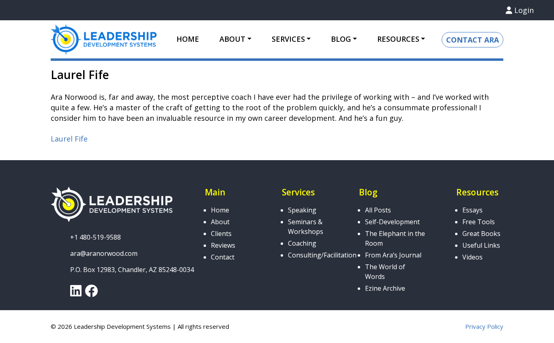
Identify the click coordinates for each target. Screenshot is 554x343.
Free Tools (478, 221)
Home (187, 39)
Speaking (302, 210)
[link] (76, 293)
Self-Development (392, 221)
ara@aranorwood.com (103, 253)
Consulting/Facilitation (322, 255)
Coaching (302, 243)
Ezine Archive (385, 288)
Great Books (481, 233)
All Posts (378, 210)
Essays (472, 210)
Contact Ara (472, 40)
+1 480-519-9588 (95, 237)
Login (523, 10)
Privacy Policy (484, 326)
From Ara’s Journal (393, 255)
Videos (472, 257)
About (220, 221)
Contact (222, 257)
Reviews (223, 245)
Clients (221, 233)
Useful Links (481, 245)
